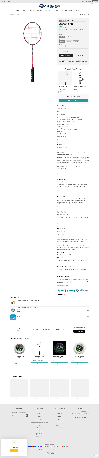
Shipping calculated (62, 285)
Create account (88, 1)
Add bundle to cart (73, 100)
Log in (83, 1)
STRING (59, 421)
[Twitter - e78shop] (80, 14)
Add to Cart (39, 363)
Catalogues (39, 421)
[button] (49, 302)
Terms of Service (39, 431)
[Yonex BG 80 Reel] (19, 348)
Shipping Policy (39, 433)
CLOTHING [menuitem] (30, 10)
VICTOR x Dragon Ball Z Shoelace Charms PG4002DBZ (28, 300)
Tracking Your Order (39, 415)
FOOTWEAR (59, 418)
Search (39, 416)
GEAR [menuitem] (56, 10)
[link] (65, 78)
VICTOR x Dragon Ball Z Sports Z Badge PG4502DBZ (27, 307)
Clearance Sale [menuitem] (79, 10)
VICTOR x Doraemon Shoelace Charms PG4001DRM (27, 315)
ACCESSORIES (59, 425)
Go (26, 415)
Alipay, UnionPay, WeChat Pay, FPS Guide (39, 427)
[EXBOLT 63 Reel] (79, 348)
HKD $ (9, 1)
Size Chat (39, 425)
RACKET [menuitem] (18, 10)
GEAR (59, 422)
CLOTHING (59, 416)
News (39, 418)
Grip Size (60, 39)
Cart (96, 1)
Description (60, 105)
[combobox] (65, 92)
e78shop (51, 452)
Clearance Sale (60, 427)
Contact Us (83, 411)
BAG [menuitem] (45, 10)
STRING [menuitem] (50, 10)
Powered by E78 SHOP (49, 453)
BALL (59, 415)
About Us (39, 413)
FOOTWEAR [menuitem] (38, 10)
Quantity (60, 44)
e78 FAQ (39, 430)
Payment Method (39, 428)
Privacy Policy (39, 436)
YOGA (59, 424)
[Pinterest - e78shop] (86, 14)
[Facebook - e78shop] (82, 14)
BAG (59, 419)
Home (11, 14)
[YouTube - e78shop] (88, 14)
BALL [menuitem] (24, 10)
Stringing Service (73, 29)
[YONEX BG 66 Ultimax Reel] (59, 348)
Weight (60, 34)
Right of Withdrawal (39, 419)
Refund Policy (39, 434)
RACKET (59, 413)
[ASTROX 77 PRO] (39, 348)
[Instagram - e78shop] (84, 14)
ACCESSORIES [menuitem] (68, 10)
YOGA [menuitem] (62, 10)
